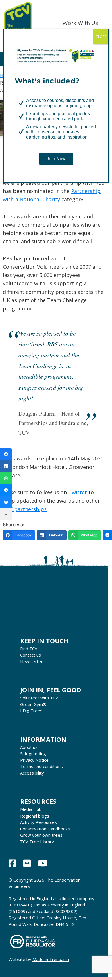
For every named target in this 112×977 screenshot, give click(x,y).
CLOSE (101, 36)
